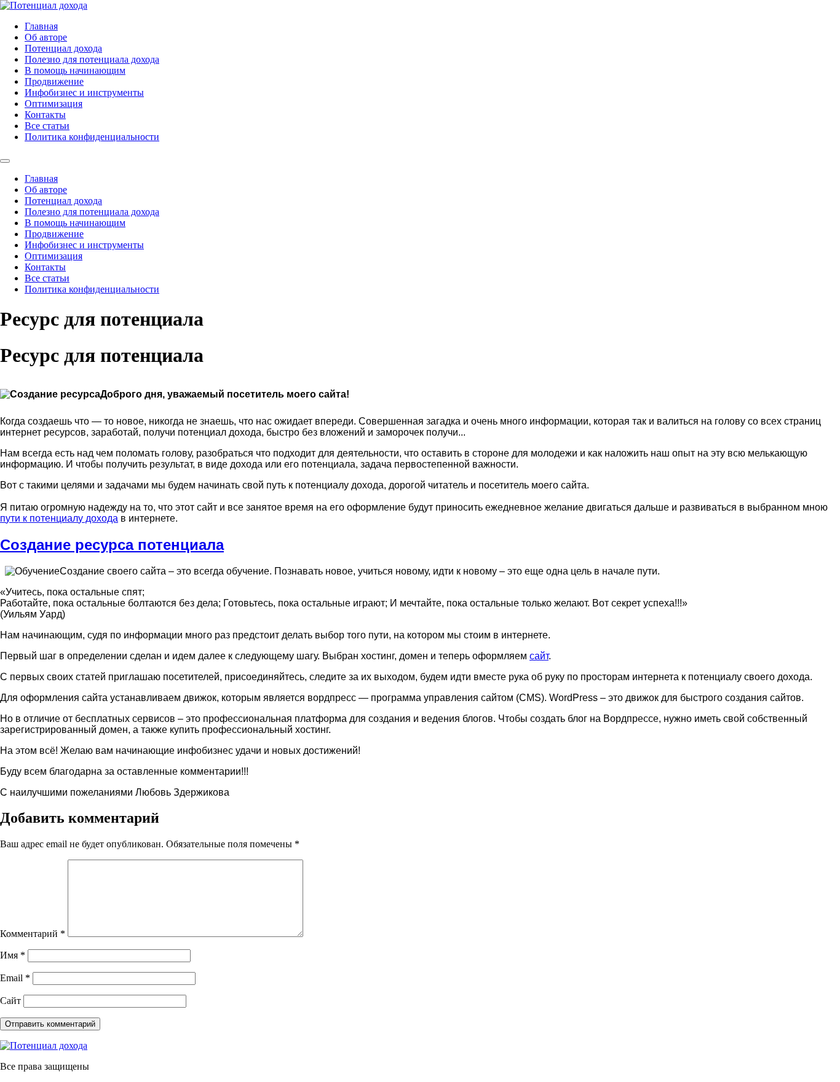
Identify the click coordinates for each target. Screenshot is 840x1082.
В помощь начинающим (75, 70)
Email (15, 978)
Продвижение (54, 81)
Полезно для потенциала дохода (92, 59)
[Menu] (5, 161)
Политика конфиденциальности (92, 136)
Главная (41, 26)
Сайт (10, 1000)
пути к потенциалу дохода (59, 518)
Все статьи (47, 125)
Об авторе (46, 37)
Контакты (45, 114)
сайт (539, 656)
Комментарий (32, 933)
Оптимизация (53, 103)
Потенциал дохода (63, 48)
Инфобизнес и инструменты (84, 92)
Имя (12, 955)
